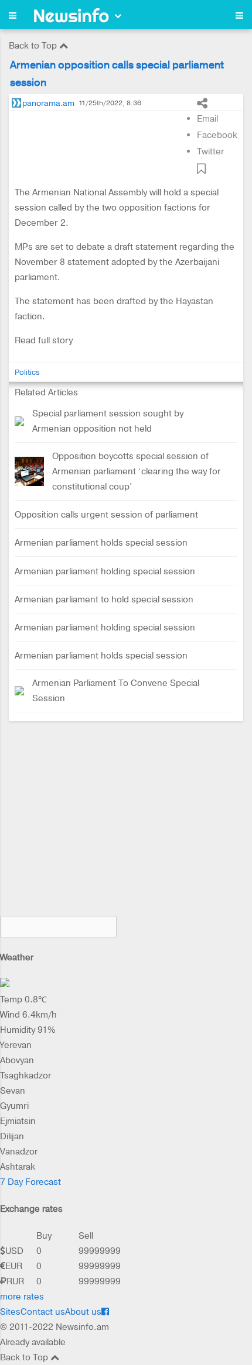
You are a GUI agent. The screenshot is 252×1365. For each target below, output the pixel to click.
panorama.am (48, 103)
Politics (27, 372)
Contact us (43, 1312)
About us (83, 1312)
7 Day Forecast (30, 1182)
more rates (22, 1296)
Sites (10, 1312)
